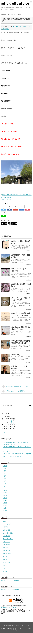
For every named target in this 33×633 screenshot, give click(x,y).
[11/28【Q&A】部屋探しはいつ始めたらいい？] (5, 330)
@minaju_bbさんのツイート (10, 589)
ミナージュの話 (8, 539)
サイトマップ (25, 626)
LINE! (3, 213)
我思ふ (5, 565)
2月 (5, 483)
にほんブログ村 (6, 199)
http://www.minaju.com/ (8, 607)
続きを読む (28, 250)
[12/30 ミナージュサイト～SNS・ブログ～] (5, 272)
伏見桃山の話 (7, 553)
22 (12, 426)
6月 (5, 473)
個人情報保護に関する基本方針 (12, 626)
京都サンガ (6, 550)
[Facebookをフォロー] (5, 223)
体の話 (5, 556)
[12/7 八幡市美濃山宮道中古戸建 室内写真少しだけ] (5, 344)
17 (2, 426)
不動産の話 (6, 544)
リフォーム (6, 542)
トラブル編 (6, 536)
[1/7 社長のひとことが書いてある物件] (5, 369)
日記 (4, 568)
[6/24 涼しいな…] (5, 358)
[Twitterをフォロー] (2, 223)
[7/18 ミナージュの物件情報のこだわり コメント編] (5, 316)
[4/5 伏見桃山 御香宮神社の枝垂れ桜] (5, 287)
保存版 (5, 559)
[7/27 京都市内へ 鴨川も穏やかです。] (5, 258)
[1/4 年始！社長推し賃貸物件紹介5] (5, 244)
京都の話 (6, 29)
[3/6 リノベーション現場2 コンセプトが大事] (5, 301)
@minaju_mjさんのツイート (10, 580)
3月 (5, 481)
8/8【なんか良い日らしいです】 (13, 456)
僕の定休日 (6, 562)
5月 (5, 476)
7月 (5, 471)
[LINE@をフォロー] (15, 223)
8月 (5, 468)
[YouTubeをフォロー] (12, 223)
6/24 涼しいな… (16, 355)
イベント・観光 (21, 26)
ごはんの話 (6, 530)
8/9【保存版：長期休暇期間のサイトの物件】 (17, 454)
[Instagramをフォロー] (9, 223)
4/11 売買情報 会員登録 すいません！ (18, 386)
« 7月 (3, 432)
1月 (5, 486)
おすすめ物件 (7, 524)
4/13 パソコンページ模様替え (15, 391)
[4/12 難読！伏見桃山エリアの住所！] (21, 210)
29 (12, 428)
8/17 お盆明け (7, 451)
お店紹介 (5, 527)
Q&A (13, 26)
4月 (5, 478)
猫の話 (5, 571)
